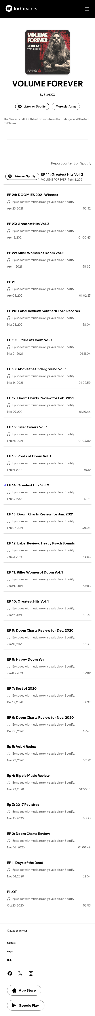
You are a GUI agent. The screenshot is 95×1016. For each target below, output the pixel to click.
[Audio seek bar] (47, 184)
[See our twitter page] (20, 973)
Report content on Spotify (71, 163)
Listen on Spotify (34, 106)
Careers (11, 943)
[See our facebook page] (9, 973)
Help (9, 960)
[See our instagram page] (31, 973)
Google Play (29, 1005)
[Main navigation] (87, 9)
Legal (10, 951)
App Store (27, 990)
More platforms (66, 106)
